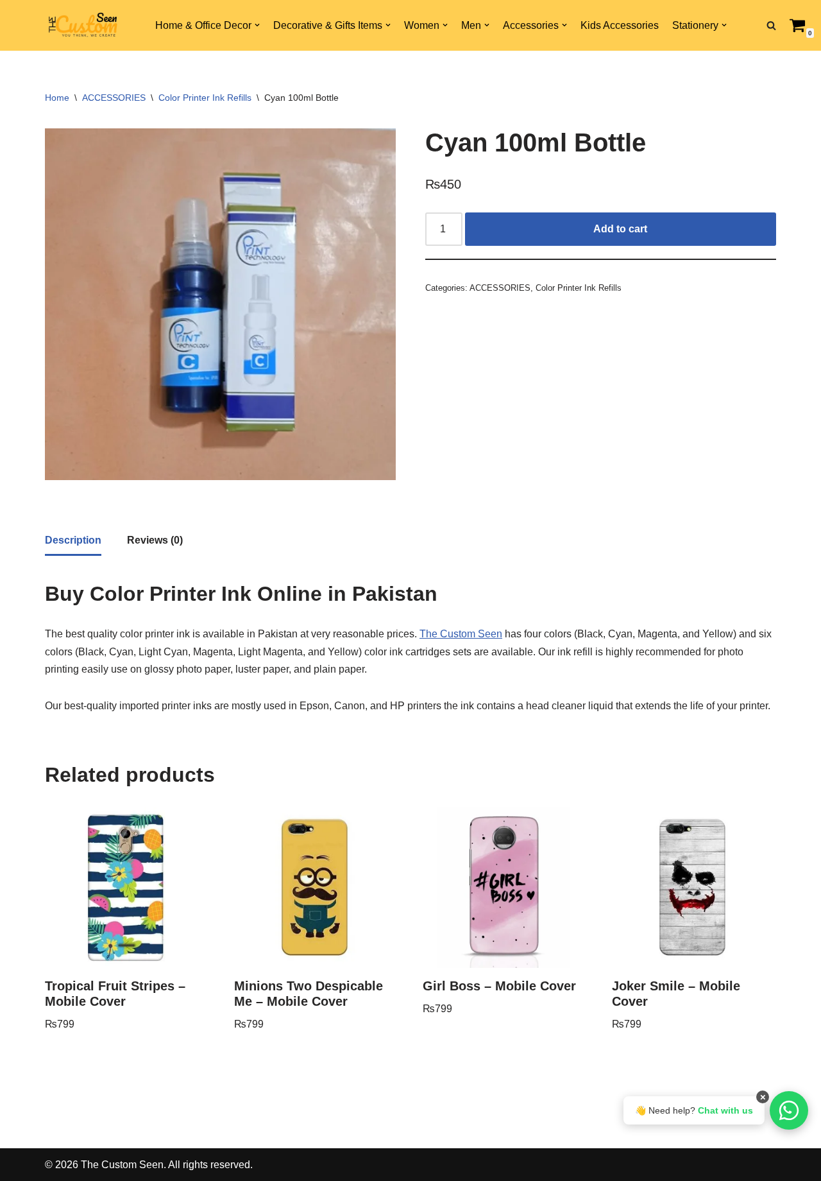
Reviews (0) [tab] (155, 540)
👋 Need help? (694, 1110)
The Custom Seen (460, 633)
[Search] (771, 25)
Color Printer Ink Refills (204, 97)
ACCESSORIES (114, 97)
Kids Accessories (619, 25)
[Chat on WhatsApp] (789, 1110)
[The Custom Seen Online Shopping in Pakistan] (83, 25)
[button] (257, 25)
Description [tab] (73, 540)
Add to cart (620, 228)
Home (57, 97)
